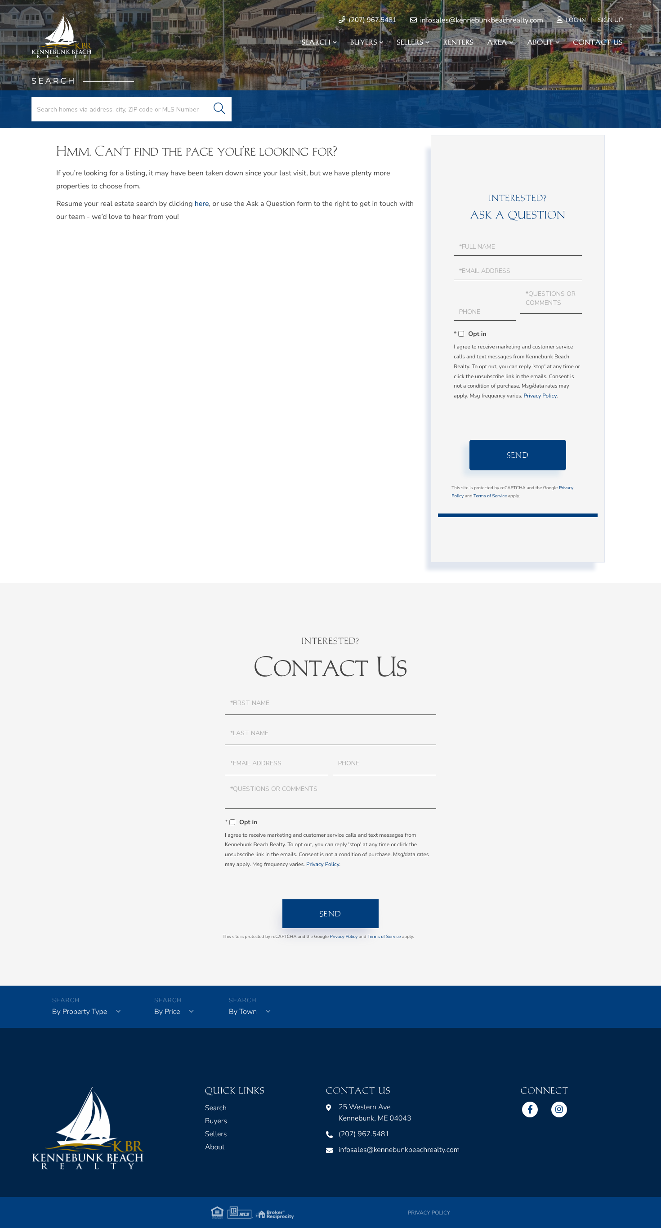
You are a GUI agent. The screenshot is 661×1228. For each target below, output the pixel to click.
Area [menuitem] (497, 42)
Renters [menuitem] (458, 42)
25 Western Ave (375, 1112)
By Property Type (79, 1012)
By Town (243, 1012)
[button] (219, 109)
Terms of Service (490, 496)
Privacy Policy (539, 396)
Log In (575, 20)
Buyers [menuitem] (363, 42)
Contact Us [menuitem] (598, 42)
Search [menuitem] (316, 42)
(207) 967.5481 (372, 20)
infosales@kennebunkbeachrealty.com (480, 20)
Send (518, 455)
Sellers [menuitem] (410, 42)
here (202, 204)
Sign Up (610, 20)
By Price (167, 1012)
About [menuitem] (540, 42)
